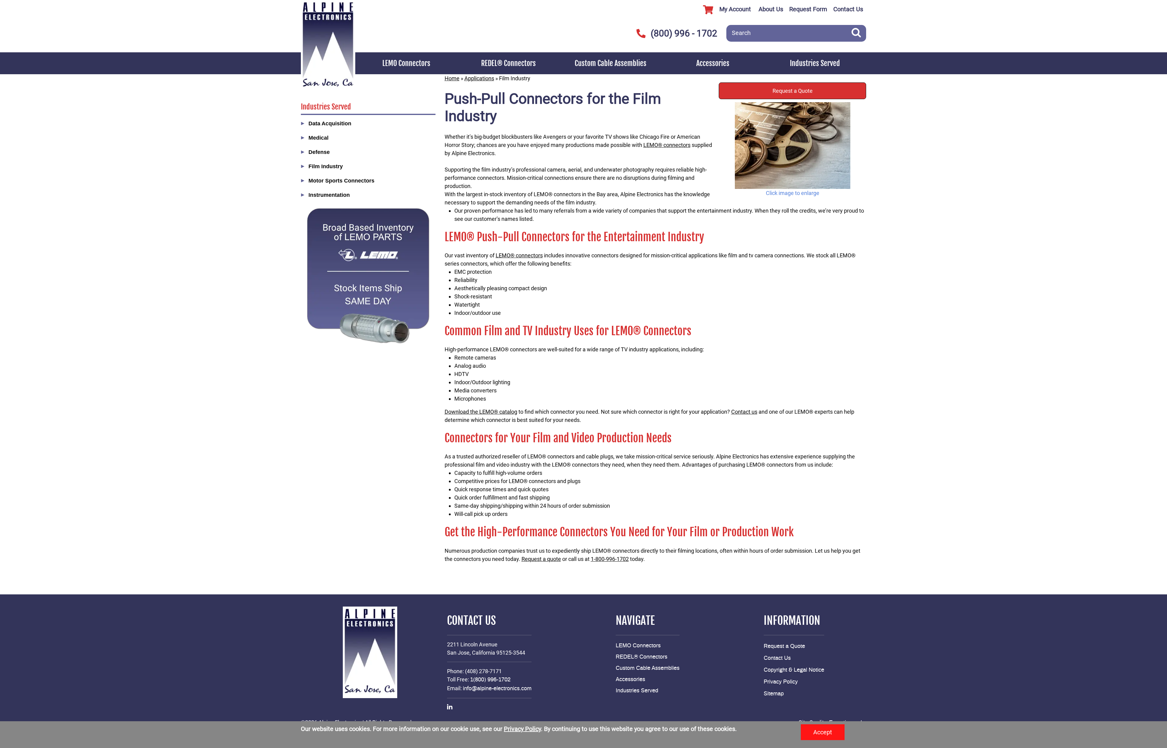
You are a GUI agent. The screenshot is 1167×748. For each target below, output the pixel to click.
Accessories (712, 63)
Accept (822, 732)
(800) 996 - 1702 (684, 33)
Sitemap (774, 694)
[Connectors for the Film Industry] (792, 145)
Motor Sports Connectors (341, 181)
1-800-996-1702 (610, 559)
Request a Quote (793, 91)
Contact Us (848, 9)
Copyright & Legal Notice (794, 670)
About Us (771, 9)
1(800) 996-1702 (490, 680)
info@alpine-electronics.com (497, 688)
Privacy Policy (781, 682)
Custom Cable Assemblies (610, 63)
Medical (318, 138)
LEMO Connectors (406, 63)
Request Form (808, 9)
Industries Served (815, 63)
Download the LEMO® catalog (481, 412)
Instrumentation (329, 195)
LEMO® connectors (666, 145)
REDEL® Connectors (508, 63)
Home (452, 78)
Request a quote (541, 559)
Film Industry (325, 166)
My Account (735, 9)
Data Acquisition (329, 123)
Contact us (744, 412)
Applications (479, 78)
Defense (319, 152)
